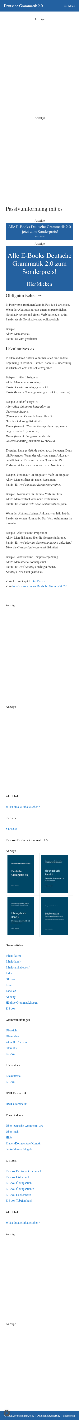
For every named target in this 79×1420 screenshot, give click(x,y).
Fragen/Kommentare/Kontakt (23, 1143)
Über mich (12, 1131)
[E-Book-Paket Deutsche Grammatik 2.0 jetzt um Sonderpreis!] (39, 238)
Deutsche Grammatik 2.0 (23, 5)
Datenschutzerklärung (48, 1415)
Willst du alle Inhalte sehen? (23, 807)
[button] (7, 1413)
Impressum (69, 1415)
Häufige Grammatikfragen (22, 1002)
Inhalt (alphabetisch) (18, 967)
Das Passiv (38, 581)
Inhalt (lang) (13, 961)
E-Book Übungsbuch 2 (20, 1189)
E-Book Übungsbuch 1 (20, 1183)
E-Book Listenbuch (18, 1177)
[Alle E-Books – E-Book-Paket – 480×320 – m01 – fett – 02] (39, 290)
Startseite (11, 828)
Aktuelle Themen (16, 1042)
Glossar (10, 979)
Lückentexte (13, 1076)
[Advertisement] (39, 60)
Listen (9, 985)
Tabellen (11, 991)
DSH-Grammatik (16, 1104)
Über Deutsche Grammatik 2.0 (24, 1126)
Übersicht (11, 1030)
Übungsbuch (13, 1036)
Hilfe (9, 1137)
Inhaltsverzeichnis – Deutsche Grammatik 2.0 (39, 586)
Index (9, 973)
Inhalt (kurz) (13, 956)
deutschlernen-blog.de (19, 1149)
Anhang (11, 997)
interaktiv (11, 1048)
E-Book (10, 1008)
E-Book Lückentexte (18, 1195)
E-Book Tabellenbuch (19, 1200)
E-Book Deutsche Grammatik (24, 1171)
